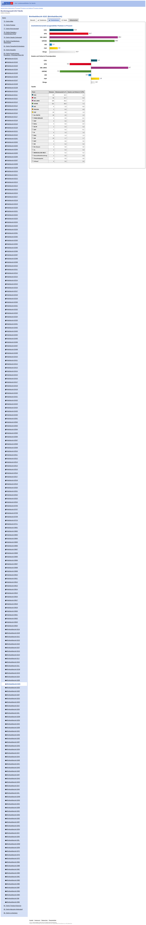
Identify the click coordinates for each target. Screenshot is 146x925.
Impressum (37, 920)
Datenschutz (44, 920)
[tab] (32, 20)
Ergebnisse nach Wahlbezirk (27, 8)
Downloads (18, 8)
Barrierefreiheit (52, 920)
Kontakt (31, 920)
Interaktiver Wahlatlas (38, 8)
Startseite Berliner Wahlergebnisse (8, 8)
